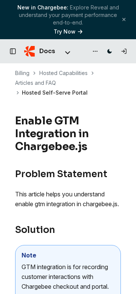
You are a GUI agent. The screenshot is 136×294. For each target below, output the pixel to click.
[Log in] (124, 51)
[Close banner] (124, 19)
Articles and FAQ (35, 83)
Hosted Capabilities (63, 73)
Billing (22, 73)
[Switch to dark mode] (110, 51)
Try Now (65, 31)
